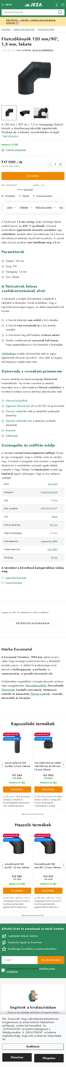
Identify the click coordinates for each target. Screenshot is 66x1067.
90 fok (54, 557)
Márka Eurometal (44, 207)
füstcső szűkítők (40, 694)
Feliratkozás (51, 960)
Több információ (10, 136)
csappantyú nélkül (49, 541)
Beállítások (33, 1046)
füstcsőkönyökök (35, 685)
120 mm (53, 524)
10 (41, 814)
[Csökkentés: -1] (50, 164)
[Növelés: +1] (60, 164)
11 (43, 814)
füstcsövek (8, 690)
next (63, 764)
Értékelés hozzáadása (33, 623)
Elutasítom (17, 1057)
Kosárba (33, 176)
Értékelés (24, 207)
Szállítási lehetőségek (16, 149)
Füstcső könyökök (49, 492)
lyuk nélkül (53, 549)
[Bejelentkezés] (57, 4)
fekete (54, 516)
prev (2, 764)
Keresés (60, 12)
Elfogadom (49, 1058)
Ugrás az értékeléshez (42, 50)
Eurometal (28, 189)
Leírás (9, 207)
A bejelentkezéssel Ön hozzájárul (30, 970)
